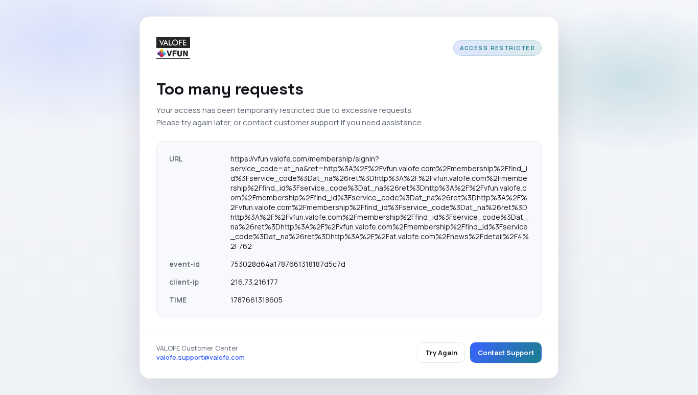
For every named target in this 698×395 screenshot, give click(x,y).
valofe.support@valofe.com (200, 357)
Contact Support (506, 352)
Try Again (441, 352)
